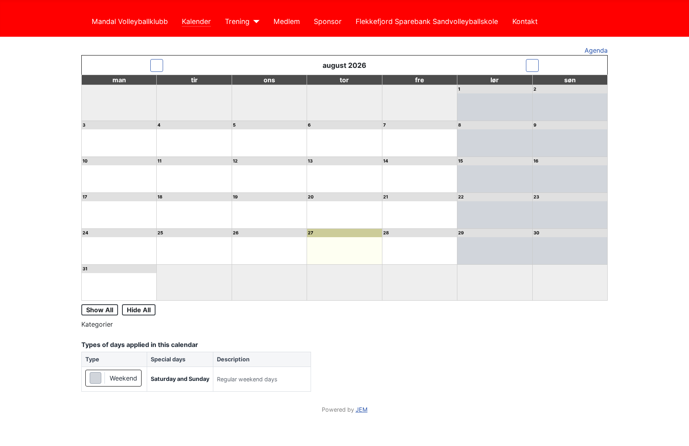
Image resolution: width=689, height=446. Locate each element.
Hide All (139, 310)
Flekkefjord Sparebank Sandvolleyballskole (427, 21)
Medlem (287, 21)
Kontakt (524, 21)
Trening (237, 21)
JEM (362, 409)
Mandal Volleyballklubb (130, 21)
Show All (99, 310)
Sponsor (328, 21)
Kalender (196, 21)
